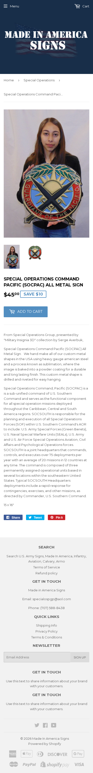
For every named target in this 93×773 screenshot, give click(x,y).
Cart (85, 6)
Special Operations (39, 80)
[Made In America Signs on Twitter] (36, 726)
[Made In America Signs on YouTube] (53, 726)
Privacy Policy (46, 631)
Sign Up (80, 657)
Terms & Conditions (46, 637)
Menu (14, 6)
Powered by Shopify (44, 744)
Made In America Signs (50, 738)
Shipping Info (46, 625)
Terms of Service (46, 567)
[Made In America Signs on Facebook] (45, 726)
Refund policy (46, 573)
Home (9, 80)
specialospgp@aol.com (51, 599)
